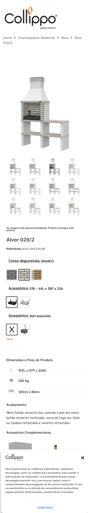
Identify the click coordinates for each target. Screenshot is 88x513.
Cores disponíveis (24, 261)
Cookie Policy (45, 507)
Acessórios (18, 288)
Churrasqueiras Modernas (36, 38)
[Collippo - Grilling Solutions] (31, 17)
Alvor (65, 38)
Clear (9, 339)
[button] (83, 458)
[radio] (11, 274)
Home (7, 38)
